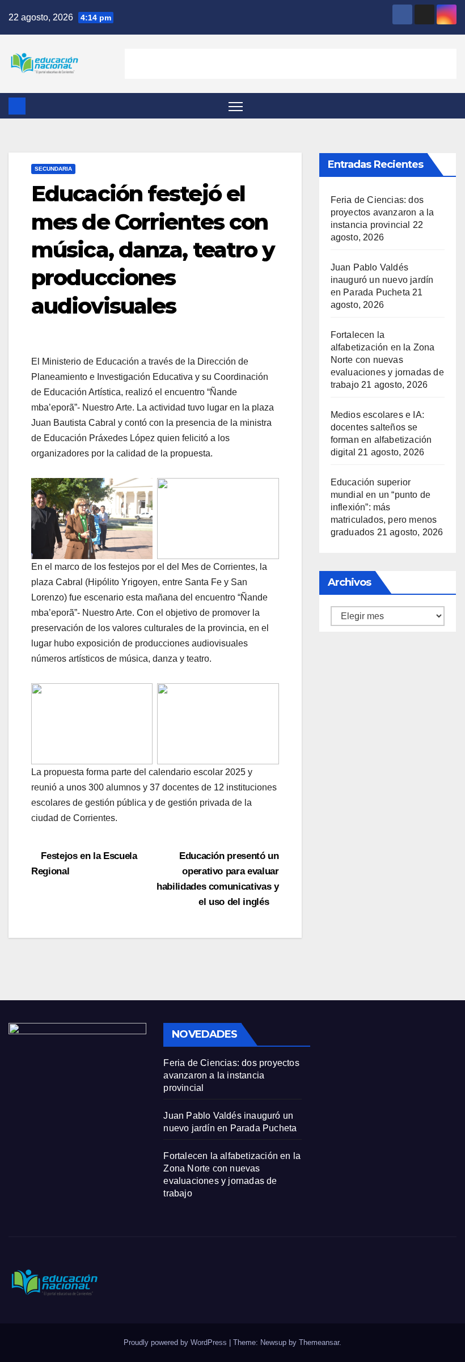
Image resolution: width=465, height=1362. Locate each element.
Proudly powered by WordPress (176, 1342)
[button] (449, 106)
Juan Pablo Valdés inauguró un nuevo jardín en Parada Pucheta (382, 280)
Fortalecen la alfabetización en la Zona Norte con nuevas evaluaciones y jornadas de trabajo (387, 360)
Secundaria (53, 169)
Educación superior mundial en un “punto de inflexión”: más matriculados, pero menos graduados (384, 507)
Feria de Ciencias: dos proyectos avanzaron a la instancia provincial (382, 212)
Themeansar (319, 1342)
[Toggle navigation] (236, 106)
